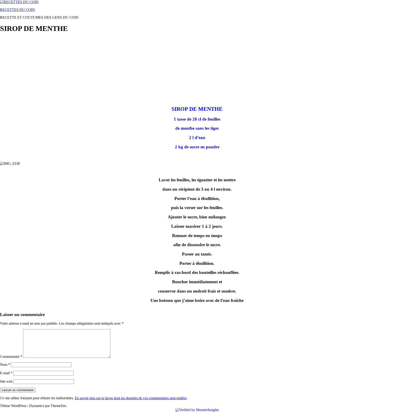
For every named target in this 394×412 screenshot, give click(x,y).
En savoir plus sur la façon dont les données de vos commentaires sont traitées (131, 398)
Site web (6, 381)
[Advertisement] (137, 69)
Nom (5, 365)
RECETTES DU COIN (17, 10)
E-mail (6, 373)
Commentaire (11, 357)
